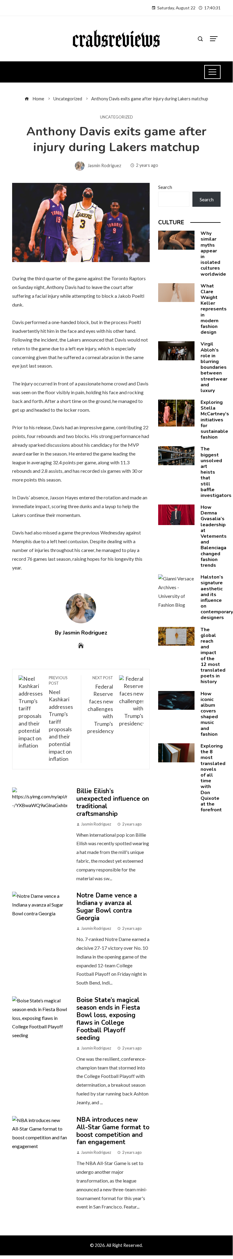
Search (165, 187)
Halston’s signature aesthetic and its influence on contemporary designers (217, 597)
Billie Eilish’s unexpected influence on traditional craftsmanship (112, 802)
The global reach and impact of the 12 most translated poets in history (213, 655)
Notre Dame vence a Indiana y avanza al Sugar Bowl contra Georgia (106, 906)
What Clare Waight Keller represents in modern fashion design (214, 309)
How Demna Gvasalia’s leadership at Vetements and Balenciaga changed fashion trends (214, 536)
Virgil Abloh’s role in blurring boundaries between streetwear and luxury (214, 367)
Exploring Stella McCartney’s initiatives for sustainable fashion (215, 419)
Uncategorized (116, 117)
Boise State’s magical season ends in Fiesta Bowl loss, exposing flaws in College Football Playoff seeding (108, 1019)
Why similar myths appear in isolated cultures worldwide (213, 253)
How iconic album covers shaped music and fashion (209, 714)
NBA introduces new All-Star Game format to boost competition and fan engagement (112, 1131)
